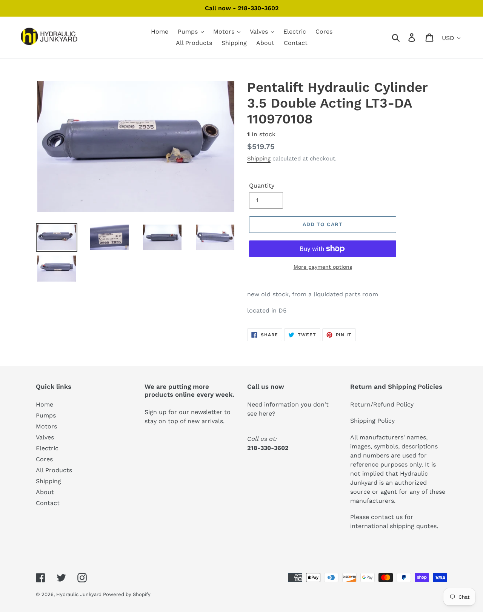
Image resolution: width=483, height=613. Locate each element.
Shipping (259, 158)
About (45, 492)
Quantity (261, 185)
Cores (44, 459)
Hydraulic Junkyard (79, 594)
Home (44, 404)
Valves (45, 437)
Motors (46, 426)
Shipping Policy (372, 420)
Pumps (46, 415)
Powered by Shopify (127, 594)
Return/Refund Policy (382, 404)
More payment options (323, 267)
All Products (54, 470)
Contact (48, 503)
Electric (47, 448)
